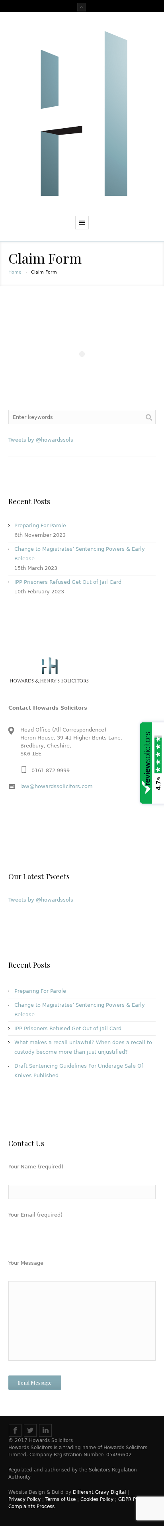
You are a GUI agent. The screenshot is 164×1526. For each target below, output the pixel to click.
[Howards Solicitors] (82, 116)
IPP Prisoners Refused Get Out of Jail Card (67, 582)
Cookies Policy (96, 1499)
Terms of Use (60, 1499)
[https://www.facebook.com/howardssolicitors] (15, 1430)
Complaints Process (31, 1506)
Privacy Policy (24, 1499)
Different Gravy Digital (99, 1492)
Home (14, 272)
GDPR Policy (132, 1499)
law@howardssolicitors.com (56, 786)
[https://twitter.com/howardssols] (30, 1430)
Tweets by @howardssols (40, 440)
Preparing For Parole (40, 525)
